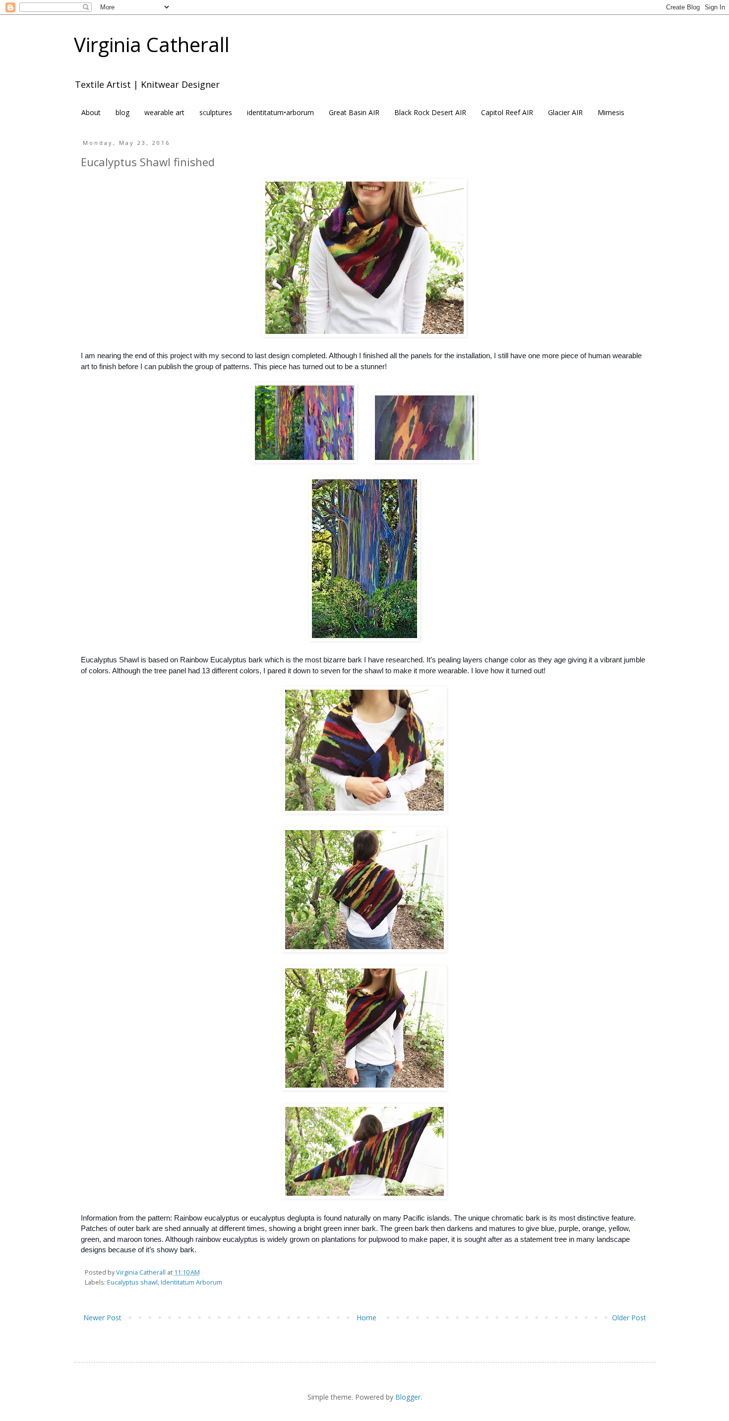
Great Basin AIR (354, 112)
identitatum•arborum (280, 112)
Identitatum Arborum (191, 1282)
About (91, 112)
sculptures (215, 112)
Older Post (629, 1317)
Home (366, 1317)
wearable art (164, 112)
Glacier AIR (565, 112)
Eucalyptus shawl (132, 1282)
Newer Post (102, 1317)
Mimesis (611, 112)
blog (122, 112)
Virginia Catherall (152, 44)
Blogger (408, 1397)
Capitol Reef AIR (507, 112)
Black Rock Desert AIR (430, 112)
